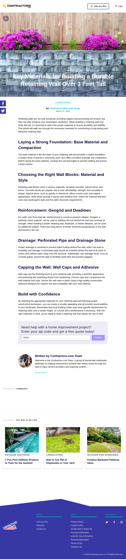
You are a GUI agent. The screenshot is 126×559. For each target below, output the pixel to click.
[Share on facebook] (3, 103)
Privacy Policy (77, 522)
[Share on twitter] (3, 111)
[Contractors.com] (17, 7)
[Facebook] (114, 522)
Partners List (76, 547)
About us (40, 525)
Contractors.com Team (65, 108)
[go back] (6, 18)
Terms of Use (76, 543)
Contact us (41, 529)
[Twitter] (106, 522)
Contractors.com (96, 554)
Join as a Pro (42, 522)
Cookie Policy (77, 525)
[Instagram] (121, 522)
